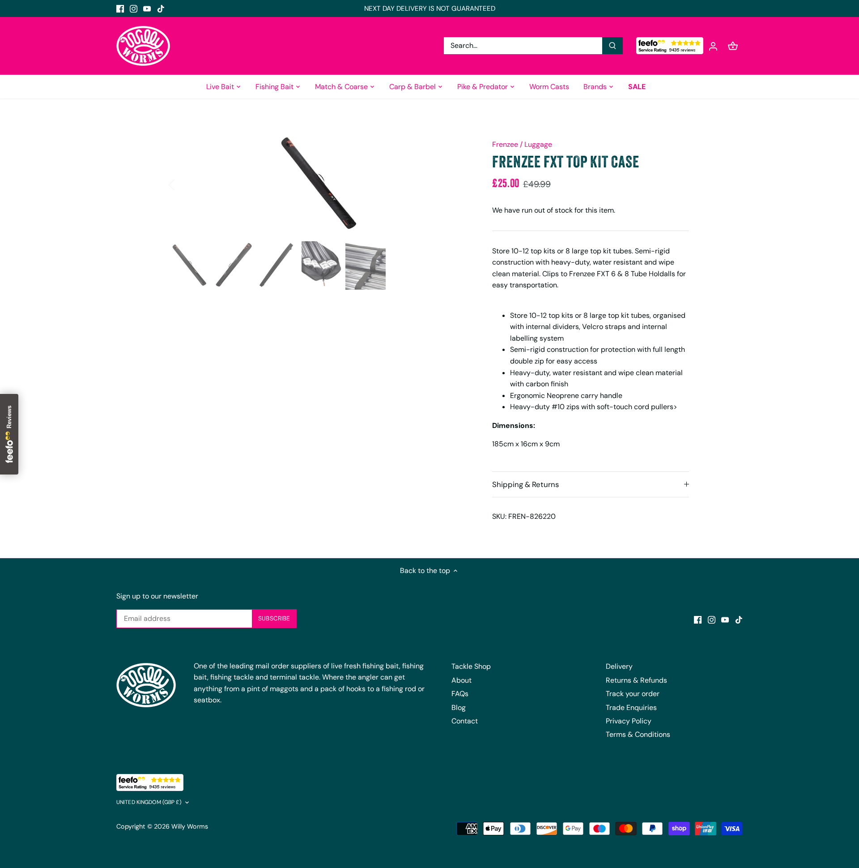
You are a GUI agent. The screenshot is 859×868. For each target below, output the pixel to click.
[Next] (457, 184)
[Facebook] (120, 8)
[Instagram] (133, 8)
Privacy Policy (628, 721)
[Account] (713, 46)
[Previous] (183, 184)
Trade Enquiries (631, 707)
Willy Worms (189, 826)
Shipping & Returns (525, 484)
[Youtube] (147, 8)
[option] (320, 184)
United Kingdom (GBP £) (149, 802)
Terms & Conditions (638, 734)
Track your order (632, 693)
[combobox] (523, 45)
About (461, 680)
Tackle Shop (471, 666)
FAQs (459, 693)
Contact (464, 721)
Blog (458, 707)
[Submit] (612, 45)
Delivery (619, 666)
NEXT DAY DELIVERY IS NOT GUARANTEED (429, 8)
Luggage (538, 144)
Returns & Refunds (636, 680)
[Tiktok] (161, 8)
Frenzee (505, 144)
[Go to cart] (732, 46)
